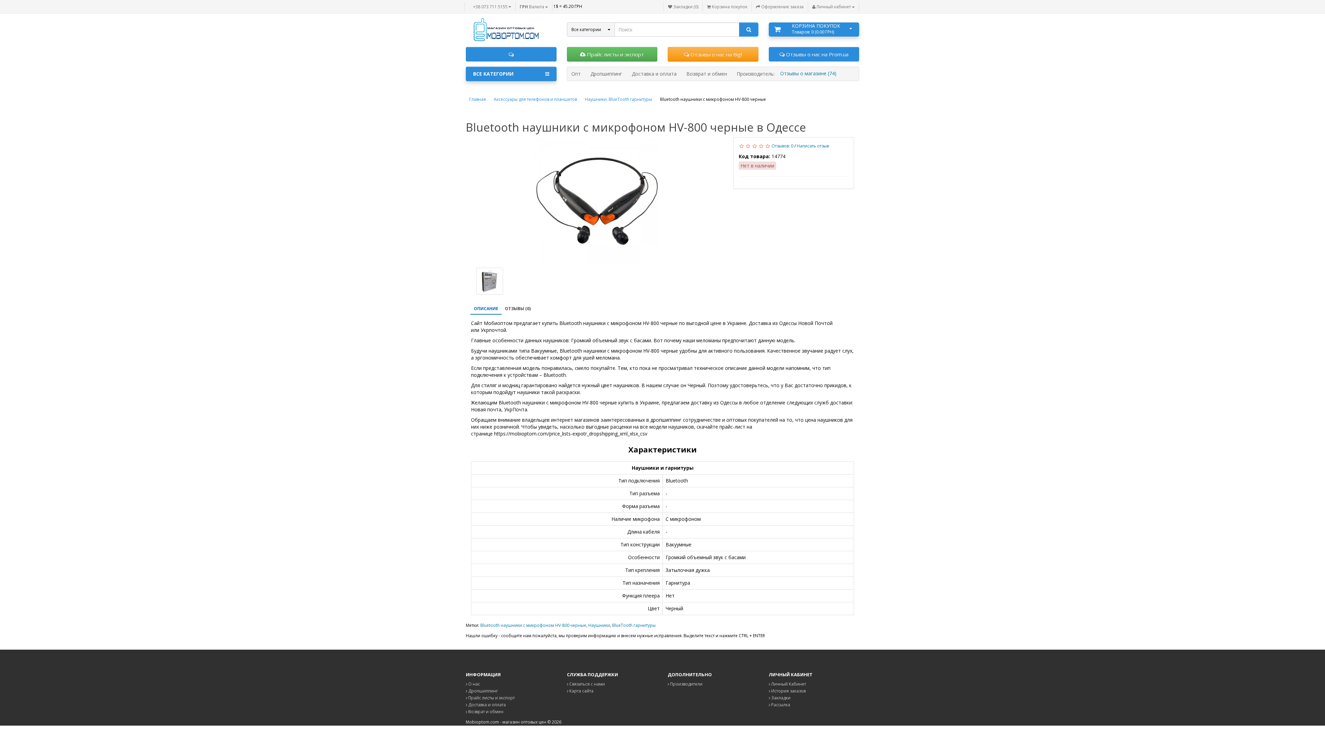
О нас (473, 684)
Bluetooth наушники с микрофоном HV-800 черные (533, 625)
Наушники (599, 625)
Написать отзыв (813, 146)
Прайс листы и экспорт (615, 54)
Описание (486, 309)
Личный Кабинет (788, 684)
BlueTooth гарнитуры (634, 625)
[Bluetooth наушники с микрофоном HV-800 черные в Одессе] (597, 200)
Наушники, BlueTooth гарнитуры (618, 99)
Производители (686, 684)
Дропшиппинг (482, 691)
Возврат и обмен (485, 712)
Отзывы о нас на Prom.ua (816, 54)
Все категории (493, 73)
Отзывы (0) (518, 309)
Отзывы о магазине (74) (808, 73)
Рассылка (780, 705)
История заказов (788, 691)
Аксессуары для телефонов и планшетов (535, 99)
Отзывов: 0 (782, 146)
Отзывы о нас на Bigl (715, 54)
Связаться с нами (586, 684)
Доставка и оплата (486, 705)
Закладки (780, 698)
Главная (477, 99)
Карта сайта (580, 691)
